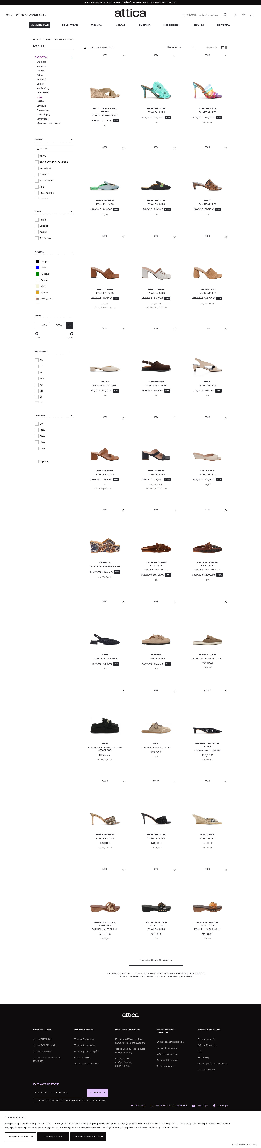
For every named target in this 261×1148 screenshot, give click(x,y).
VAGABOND (156, 382)
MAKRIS (156, 655)
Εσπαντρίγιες (43, 110)
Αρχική (36, 39)
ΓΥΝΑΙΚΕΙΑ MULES (156, 112)
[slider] (36, 333)
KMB (207, 200)
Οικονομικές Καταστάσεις (212, 1063)
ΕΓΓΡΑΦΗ (95, 1093)
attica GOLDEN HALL (45, 1045)
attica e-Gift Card (89, 1063)
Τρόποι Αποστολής (85, 1045)
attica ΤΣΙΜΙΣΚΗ (42, 1051)
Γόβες (40, 75)
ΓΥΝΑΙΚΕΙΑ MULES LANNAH (105, 385)
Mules (39, 97)
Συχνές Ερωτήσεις (167, 1048)
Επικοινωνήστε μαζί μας (170, 1042)
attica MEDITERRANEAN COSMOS (46, 1059)
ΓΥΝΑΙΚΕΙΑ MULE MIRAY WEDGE (105, 566)
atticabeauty (178, 1105)
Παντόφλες (42, 93)
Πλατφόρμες (43, 115)
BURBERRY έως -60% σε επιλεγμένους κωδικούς (108, 2)
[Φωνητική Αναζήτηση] (225, 15)
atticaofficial (162, 1105)
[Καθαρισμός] (219, 15)
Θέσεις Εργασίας (207, 1045)
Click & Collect (82, 1057)
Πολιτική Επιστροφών (86, 1051)
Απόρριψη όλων (53, 1136)
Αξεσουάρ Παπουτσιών (48, 123)
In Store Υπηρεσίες (167, 1054)
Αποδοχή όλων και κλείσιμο (88, 1136)
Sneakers (41, 62)
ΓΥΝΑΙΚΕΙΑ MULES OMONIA (105, 929)
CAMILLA (105, 563)
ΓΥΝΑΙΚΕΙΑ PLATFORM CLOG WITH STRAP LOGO (105, 748)
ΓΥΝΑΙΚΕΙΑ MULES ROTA (156, 569)
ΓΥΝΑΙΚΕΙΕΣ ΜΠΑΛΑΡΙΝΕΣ (105, 658)
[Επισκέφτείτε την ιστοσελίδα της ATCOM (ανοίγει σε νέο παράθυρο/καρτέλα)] (244, 1145)
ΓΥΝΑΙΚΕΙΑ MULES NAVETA (207, 569)
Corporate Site (206, 1070)
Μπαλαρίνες (43, 88)
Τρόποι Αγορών (166, 1066)
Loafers (41, 84)
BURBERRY (207, 835)
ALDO (105, 382)
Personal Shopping (167, 1060)
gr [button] (8, 15)
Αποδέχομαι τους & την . (72, 1100)
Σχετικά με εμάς (207, 1039)
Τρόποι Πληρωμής (84, 1039)
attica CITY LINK (42, 1039)
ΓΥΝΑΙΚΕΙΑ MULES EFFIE (156, 385)
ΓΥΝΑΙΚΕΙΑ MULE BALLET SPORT (207, 658)
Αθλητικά (41, 80)
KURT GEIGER (156, 108)
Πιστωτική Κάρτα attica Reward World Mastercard (130, 1041)
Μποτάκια (41, 66)
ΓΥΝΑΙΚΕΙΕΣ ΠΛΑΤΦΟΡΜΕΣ (105, 115)
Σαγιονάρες (42, 119)
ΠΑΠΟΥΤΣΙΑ (59, 39)
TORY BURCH (207, 655)
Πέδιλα (40, 101)
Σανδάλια (41, 106)
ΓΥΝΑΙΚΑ (46, 39)
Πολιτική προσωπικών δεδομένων (89, 1100)
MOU (105, 744)
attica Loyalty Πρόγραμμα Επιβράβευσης (130, 1051)
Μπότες (40, 71)
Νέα (200, 1051)
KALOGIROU (105, 289)
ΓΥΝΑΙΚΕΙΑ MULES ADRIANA (207, 750)
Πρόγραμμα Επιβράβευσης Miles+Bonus (123, 1062)
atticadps (140, 1105)
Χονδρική (203, 1057)
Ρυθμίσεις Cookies (18, 1136)
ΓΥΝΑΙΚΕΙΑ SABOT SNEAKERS (156, 747)
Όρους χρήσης (62, 1100)
